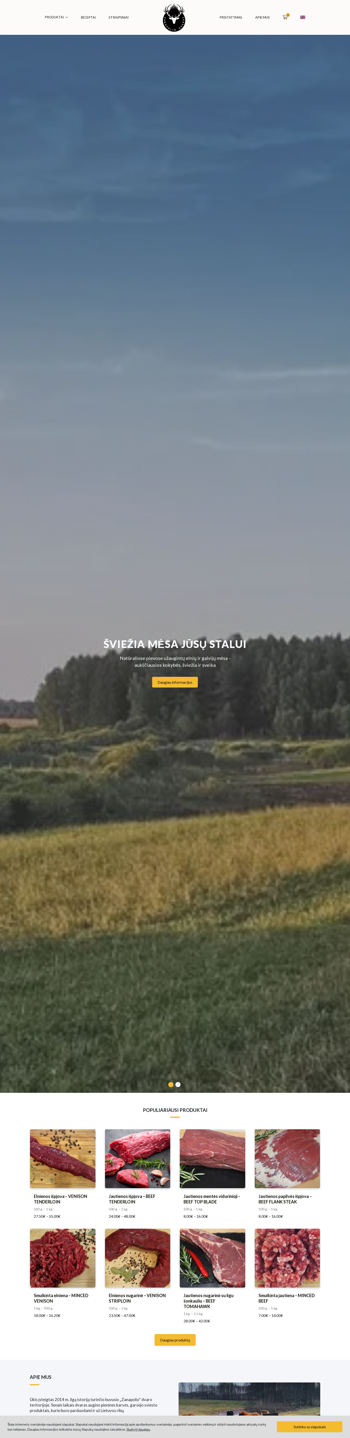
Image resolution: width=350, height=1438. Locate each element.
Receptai (88, 17)
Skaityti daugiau (138, 1429)
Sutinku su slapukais (310, 1426)
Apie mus (262, 17)
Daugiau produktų (175, 1340)
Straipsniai (119, 17)
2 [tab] (180, 1084)
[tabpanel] (175, 546)
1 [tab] (172, 1084)
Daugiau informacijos (175, 682)
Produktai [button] (54, 17)
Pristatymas (231, 17)
